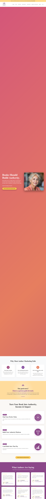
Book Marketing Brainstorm (9, 188)
